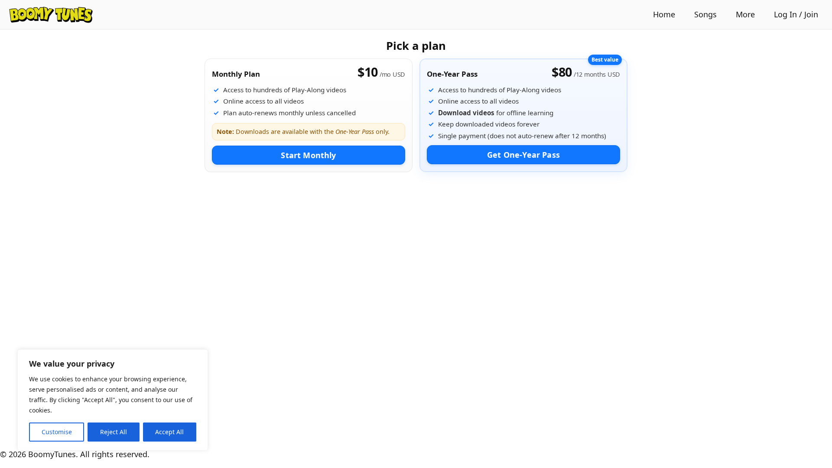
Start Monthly (308, 155)
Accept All (169, 432)
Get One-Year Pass (523, 155)
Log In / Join (796, 14)
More (745, 14)
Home (664, 14)
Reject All (113, 432)
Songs (705, 14)
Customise (57, 432)
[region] (112, 400)
